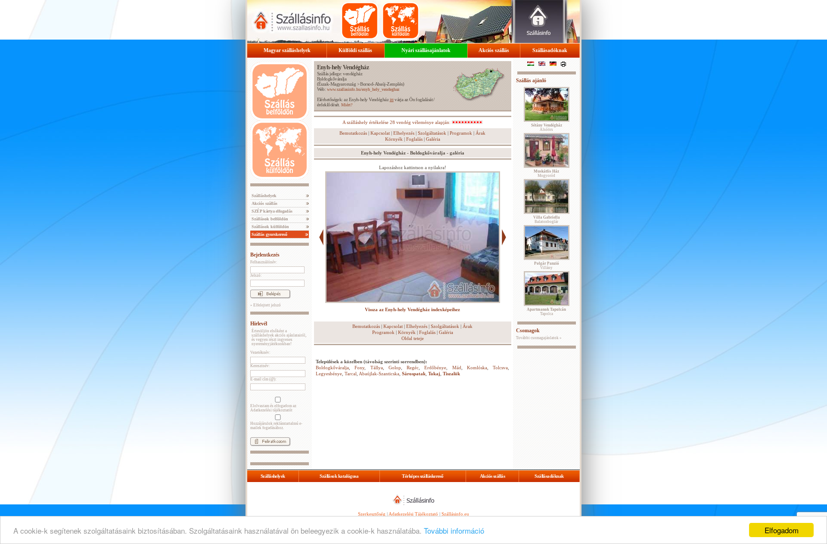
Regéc (413, 367)
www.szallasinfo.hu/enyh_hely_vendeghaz (363, 89)
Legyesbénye (329, 373)
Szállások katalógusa (339, 476)
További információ (454, 530)
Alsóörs (546, 127)
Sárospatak (414, 373)
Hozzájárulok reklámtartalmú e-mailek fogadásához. (276, 425)
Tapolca (546, 311)
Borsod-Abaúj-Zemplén (381, 84)
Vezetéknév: (260, 352)
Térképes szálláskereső (422, 476)
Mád (456, 367)
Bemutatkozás (353, 133)
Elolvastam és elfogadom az (273, 408)
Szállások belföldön (269, 218)
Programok (461, 133)
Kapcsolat (380, 133)
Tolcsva (500, 367)
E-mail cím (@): (263, 379)
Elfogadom (782, 530)
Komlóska (477, 367)
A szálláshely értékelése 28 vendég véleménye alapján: (397, 122)
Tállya (376, 367)
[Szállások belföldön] (360, 21)
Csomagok (528, 331)
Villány (546, 265)
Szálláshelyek (263, 195)
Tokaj (434, 373)
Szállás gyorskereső (268, 234)
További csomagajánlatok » (539, 338)
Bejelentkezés (265, 255)
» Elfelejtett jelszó (265, 305)
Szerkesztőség (372, 513)
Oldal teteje (412, 338)
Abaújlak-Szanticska (379, 373)
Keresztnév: (260, 366)
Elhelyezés (403, 133)
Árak (480, 133)
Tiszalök (451, 373)
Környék (394, 139)
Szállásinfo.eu (455, 513)
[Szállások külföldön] (401, 21)
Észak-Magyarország (337, 84)
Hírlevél (258, 324)
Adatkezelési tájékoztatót (271, 410)
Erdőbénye (435, 367)
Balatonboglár (546, 219)
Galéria (433, 139)
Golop (395, 367)
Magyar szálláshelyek (287, 50)
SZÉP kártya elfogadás (271, 211)
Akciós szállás (494, 50)
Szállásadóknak (549, 50)
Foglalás (414, 139)
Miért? (346, 104)
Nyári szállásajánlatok (426, 50)
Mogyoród (546, 173)
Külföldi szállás (355, 50)
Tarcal (351, 373)
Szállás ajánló (531, 80)
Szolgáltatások (432, 133)
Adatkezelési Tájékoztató (413, 513)
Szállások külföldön (269, 226)
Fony (359, 367)
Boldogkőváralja (332, 78)
